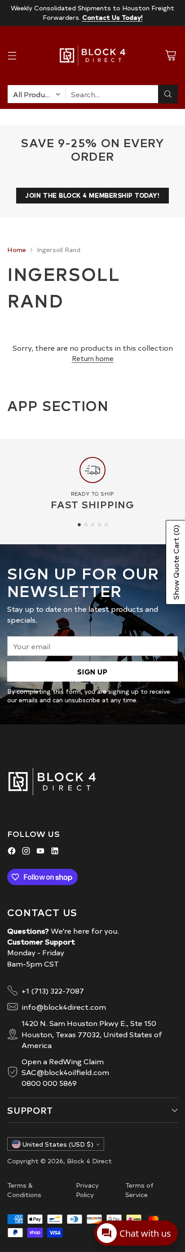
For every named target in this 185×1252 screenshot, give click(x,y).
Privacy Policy (87, 1189)
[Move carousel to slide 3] (92, 524)
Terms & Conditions (24, 1189)
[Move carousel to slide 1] (79, 524)
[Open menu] (12, 55)
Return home (93, 358)
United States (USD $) (57, 1144)
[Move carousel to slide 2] (86, 524)
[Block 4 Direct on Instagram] (26, 852)
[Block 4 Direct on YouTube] (40, 852)
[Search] (168, 94)
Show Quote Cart (176, 562)
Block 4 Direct (89, 1160)
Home (16, 249)
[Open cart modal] (170, 55)
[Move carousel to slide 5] (106, 524)
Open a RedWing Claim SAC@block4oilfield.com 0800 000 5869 (65, 1072)
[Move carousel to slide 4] (99, 524)
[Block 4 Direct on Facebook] (11, 852)
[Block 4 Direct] (92, 55)
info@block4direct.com (64, 1007)
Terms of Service (139, 1189)
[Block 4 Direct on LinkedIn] (54, 852)
